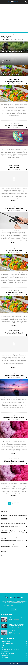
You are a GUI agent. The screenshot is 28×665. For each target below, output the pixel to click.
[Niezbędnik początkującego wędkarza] (4, 619)
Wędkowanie (11, 619)
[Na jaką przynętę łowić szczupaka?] (14, 73)
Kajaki (2, 647)
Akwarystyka (3, 540)
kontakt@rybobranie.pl (19, 605)
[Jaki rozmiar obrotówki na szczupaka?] (14, 61)
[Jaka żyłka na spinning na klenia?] (14, 137)
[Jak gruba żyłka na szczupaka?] (14, 262)
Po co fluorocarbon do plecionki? (14, 333)
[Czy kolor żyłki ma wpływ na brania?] (14, 387)
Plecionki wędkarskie (5, 60)
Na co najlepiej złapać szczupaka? (14, 82)
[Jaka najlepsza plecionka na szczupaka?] (14, 429)
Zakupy (2, 526)
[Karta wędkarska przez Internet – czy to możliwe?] (4, 632)
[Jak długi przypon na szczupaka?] (14, 304)
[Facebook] (12, 609)
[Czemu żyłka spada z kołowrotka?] (14, 220)
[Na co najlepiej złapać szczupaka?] (14, 93)
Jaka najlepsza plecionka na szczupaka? (14, 417)
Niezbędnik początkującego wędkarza (16, 617)
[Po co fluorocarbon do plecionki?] (14, 344)
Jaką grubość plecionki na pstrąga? (14, 461)
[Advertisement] (14, 18)
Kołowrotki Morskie (17, 39)
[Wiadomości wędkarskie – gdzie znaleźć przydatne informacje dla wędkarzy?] (4, 626)
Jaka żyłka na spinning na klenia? (14, 125)
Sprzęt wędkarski (4, 49)
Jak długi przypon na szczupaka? (14, 292)
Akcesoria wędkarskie (5, 641)
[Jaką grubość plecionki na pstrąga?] (14, 473)
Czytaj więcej (13, 117)
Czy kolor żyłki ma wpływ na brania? (14, 375)
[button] (26, 2)
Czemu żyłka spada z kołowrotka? (14, 208)
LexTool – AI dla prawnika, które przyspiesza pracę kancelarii (13, 531)
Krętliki (2, 645)
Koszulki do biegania (4, 546)
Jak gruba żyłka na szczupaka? (14, 250)
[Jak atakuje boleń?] (14, 179)
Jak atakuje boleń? (14, 167)
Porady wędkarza (4, 518)
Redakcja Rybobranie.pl (13, 518)
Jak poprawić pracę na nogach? (7, 544)
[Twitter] (15, 609)
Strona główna (3, 34)
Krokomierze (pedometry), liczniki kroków (10, 649)
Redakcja (10, 83)
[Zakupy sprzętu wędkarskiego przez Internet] (14, 50)
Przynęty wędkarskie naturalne (7, 643)
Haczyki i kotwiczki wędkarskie (6, 39)
